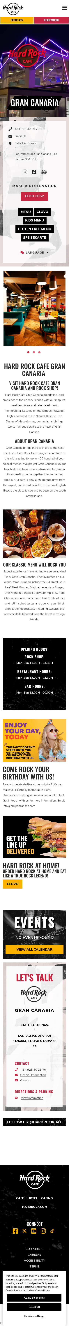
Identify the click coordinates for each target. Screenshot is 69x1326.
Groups (25, 1080)
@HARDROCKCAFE (46, 1122)
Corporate (34, 1249)
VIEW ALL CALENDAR (34, 949)
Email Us (20, 136)
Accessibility (34, 1261)
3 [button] (39, 352)
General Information (33, 1075)
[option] (34, 308)
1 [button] (28, 352)
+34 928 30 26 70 (27, 129)
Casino (47, 1198)
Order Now (17, 20)
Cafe (20, 1198)
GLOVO (44, 211)
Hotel (33, 1198)
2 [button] (34, 352)
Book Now (34, 196)
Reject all (34, 1307)
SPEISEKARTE (36, 237)
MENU (27, 211)
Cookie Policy (42, 1290)
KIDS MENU (36, 220)
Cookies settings (34, 1316)
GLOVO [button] (12, 884)
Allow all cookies (34, 1298)
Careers (34, 1255)
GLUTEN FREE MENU (36, 229)
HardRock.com (34, 1207)
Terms (35, 1267)
